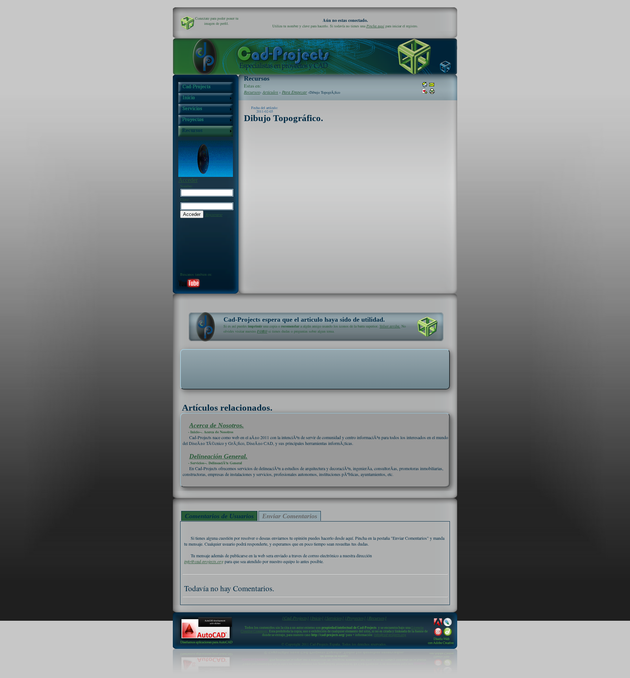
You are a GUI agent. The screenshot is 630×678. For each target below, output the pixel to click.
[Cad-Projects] (295, 618)
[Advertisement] (315, 368)
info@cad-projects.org (203, 561)
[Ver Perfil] (187, 23)
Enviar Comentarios (289, 516)
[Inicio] (316, 618)
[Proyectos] (355, 618)
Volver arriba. (390, 326)
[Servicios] (334, 618)
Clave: (185, 199)
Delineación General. (218, 433)
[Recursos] (376, 618)
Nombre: (186, 186)
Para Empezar (294, 92)
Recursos (252, 92)
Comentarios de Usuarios (219, 516)
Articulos (270, 92)
